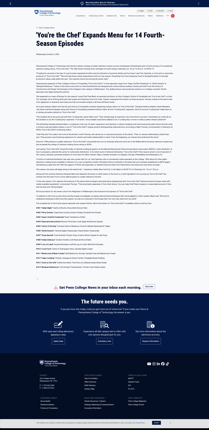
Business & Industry (136, 16)
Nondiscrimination (47, 405)
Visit (150, 11)
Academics (80, 16)
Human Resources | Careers (95, 401)
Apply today (58, 341)
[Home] (47, 12)
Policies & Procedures (49, 408)
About (122, 16)
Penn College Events (136, 405)
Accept (156, 423)
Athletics (159, 16)
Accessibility (45, 401)
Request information (150, 341)
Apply (142, 11)
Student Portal (133, 382)
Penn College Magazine (137, 401)
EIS (129, 385)
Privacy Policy (140, 423)
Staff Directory (90, 385)
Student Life (112, 16)
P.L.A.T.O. (131, 389)
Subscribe (149, 287)
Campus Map (89, 389)
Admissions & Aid (96, 16)
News (150, 16)
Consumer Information (92, 408)
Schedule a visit (104, 341)
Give (171, 11)
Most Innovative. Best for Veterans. (100, 2)
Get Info (161, 11)
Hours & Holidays (91, 378)
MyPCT (131, 378)
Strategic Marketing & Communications (99, 405)
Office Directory (90, 382)
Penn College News (47, 28)
